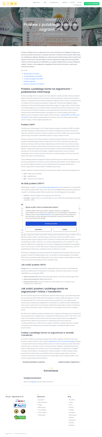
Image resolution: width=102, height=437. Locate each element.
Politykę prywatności (45, 214)
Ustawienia (38, 229)
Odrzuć (64, 229)
